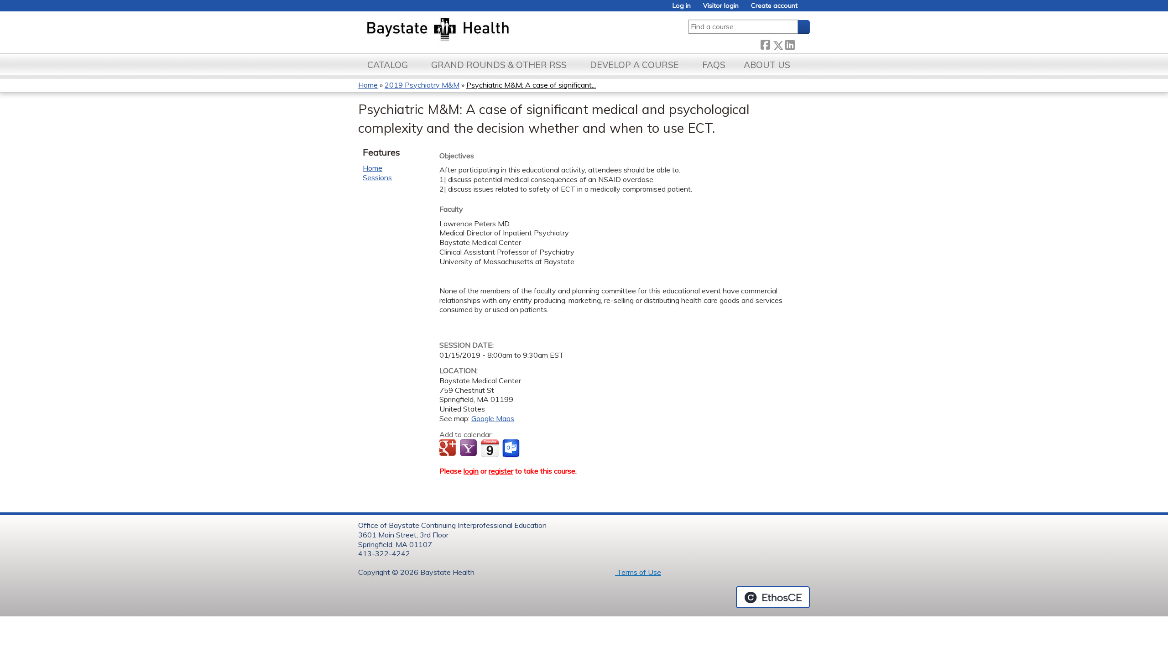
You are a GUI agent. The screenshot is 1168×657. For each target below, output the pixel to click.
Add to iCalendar (489, 448)
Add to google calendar (448, 448)
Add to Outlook (511, 448)
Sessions (377, 177)
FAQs (713, 64)
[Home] (480, 30)
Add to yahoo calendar (469, 448)
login (471, 470)
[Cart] (807, 9)
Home (368, 84)
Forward (802, 43)
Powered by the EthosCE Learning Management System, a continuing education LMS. (773, 597)
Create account (774, 5)
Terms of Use (638, 572)
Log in (682, 5)
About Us (767, 64)
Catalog (387, 64)
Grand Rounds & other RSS (499, 64)
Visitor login (721, 5)
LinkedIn (789, 43)
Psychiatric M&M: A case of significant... (531, 84)
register (501, 470)
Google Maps (492, 418)
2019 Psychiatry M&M (422, 84)
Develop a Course (634, 64)
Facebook (765, 43)
